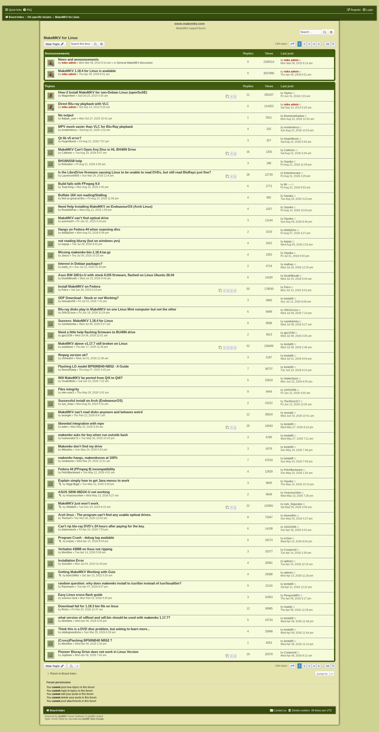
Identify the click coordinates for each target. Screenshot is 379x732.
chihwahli (67, 358)
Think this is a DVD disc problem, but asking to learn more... (104, 629)
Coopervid (290, 549)
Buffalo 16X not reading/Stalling (82, 195)
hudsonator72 (70, 438)
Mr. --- (287, 184)
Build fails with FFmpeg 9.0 (79, 184)
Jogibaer (67, 655)
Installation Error (71, 560)
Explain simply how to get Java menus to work (93, 480)
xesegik (66, 415)
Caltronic (67, 152)
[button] (292, 44)
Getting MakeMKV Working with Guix (86, 572)
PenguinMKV (292, 595)
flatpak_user (69, 118)
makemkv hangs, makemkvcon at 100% (88, 458)
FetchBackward (71, 472)
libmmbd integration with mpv (81, 423)
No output (65, 115)
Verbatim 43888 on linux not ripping (85, 549)
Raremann (68, 586)
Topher (288, 93)
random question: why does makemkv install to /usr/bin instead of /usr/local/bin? (119, 583)
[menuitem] (27, 9)
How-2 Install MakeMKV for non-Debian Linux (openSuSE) (102, 92)
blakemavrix (69, 529)
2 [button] (304, 44)
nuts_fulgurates (293, 504)
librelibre (67, 552)
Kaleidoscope (292, 173)
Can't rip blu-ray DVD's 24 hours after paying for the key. (101, 526)
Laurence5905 (70, 175)
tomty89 (288, 298)
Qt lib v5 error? (69, 138)
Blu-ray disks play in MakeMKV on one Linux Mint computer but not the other (117, 309)
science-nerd (69, 598)
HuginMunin (69, 141)
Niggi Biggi (72, 484)
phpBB (61, 716)
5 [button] (319, 44)
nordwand (68, 461)
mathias (288, 264)
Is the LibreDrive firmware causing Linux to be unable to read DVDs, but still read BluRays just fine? (134, 172)
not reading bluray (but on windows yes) (89, 241)
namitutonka (69, 324)
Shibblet (71, 506)
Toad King (68, 187)
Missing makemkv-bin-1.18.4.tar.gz (84, 252)
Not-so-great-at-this (73, 198)
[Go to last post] (300, 60)
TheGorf (66, 518)
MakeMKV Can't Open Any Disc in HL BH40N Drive (97, 149)
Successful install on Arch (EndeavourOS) (90, 400)
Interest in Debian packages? (80, 263)
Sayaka (288, 161)
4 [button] (314, 44)
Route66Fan (69, 209)
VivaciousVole (74, 495)
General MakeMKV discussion (135, 62)
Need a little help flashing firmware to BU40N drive (96, 332)
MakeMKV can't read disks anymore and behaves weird (100, 412)
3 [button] (309, 44)
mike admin (69, 62)
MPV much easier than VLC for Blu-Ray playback (95, 126)
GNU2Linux (69, 312)
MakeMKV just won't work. (78, 503)
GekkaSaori (291, 378)
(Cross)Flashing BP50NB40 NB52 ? (85, 640)
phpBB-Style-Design (93, 719)
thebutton (67, 164)
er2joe (70, 541)
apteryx (288, 561)
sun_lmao (67, 404)
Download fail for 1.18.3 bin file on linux (88, 606)
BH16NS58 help (70, 161)
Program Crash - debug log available (86, 537)
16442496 (290, 389)
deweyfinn (290, 515)
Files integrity (68, 389)
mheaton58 (68, 301)
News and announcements (78, 59)
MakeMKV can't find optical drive (83, 218)
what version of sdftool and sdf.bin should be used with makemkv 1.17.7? (114, 617)
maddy (288, 606)
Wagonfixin (68, 95)
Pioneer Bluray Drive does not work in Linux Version (98, 652)
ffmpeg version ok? (73, 355)
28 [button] (327, 44)
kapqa (65, 244)
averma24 (68, 221)
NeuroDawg (69, 369)
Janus (65, 255)
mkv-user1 (68, 392)
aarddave (67, 346)
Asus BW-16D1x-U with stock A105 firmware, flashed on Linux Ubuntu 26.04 (116, 275)
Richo (65, 609)
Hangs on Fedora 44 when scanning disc (89, 229)
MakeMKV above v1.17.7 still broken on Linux (92, 343)
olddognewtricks (71, 632)
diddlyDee (68, 232)
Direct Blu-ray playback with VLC (83, 104)
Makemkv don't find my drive (80, 446)
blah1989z (72, 575)
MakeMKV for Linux (61, 38)
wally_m (67, 267)
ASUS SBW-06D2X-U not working (84, 492)
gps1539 (67, 335)
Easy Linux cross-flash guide (80, 595)
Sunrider (67, 563)
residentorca (69, 130)
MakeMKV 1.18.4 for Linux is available (87, 71)
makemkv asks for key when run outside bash (93, 435)
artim (65, 426)
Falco (65, 289)
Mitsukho (67, 449)
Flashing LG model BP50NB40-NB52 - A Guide (93, 366)
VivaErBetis (68, 381)
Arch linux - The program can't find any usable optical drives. (104, 515)
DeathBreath (69, 278)
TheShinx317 (292, 401)
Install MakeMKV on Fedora (79, 286)
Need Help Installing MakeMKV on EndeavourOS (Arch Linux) (105, 206)
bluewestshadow (294, 115)
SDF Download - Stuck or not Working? (88, 298)
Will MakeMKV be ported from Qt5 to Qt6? (90, 378)
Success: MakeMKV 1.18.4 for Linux (85, 321)
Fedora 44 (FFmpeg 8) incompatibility (86, 469)
